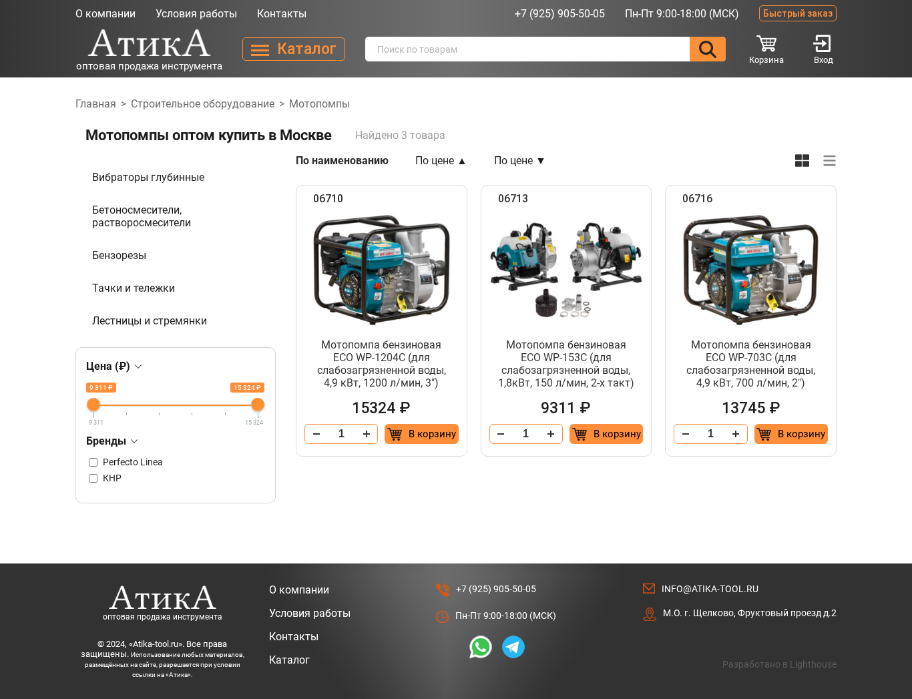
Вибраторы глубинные (148, 177)
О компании (105, 13)
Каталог (289, 660)
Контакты (281, 13)
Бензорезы (119, 255)
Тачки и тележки (133, 288)
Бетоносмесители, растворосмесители (141, 216)
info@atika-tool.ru (710, 589)
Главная (95, 103)
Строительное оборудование (202, 103)
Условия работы (196, 13)
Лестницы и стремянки (149, 320)
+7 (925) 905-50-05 (560, 13)
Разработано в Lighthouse (779, 664)
